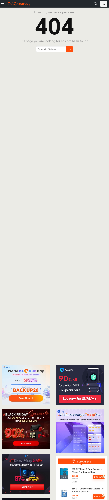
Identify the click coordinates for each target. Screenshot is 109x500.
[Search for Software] (69, 49)
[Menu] (3, 4)
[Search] (95, 4)
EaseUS (74, 482)
